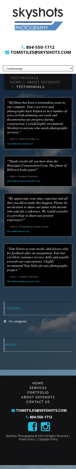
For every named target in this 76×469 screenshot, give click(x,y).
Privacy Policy (27, 439)
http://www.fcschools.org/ (18, 231)
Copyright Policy (47, 439)
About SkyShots (43, 82)
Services (38, 387)
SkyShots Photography (20, 436)
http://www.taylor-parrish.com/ (20, 143)
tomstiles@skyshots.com (40, 52)
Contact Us (38, 401)
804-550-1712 (40, 47)
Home (15, 82)
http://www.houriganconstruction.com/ (24, 180)
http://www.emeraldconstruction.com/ (23, 281)
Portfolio (38, 392)
